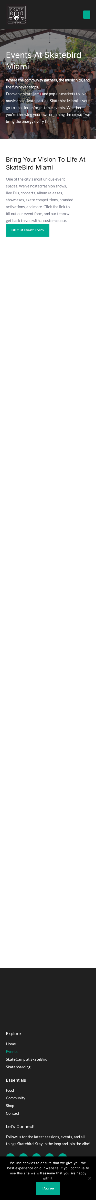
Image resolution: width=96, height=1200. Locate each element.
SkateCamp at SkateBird (26, 1059)
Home (11, 1044)
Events (12, 1051)
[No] (89, 1178)
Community (15, 1098)
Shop (10, 1105)
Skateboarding (18, 1067)
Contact (12, 1113)
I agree (48, 1188)
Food (10, 1090)
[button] (86, 14)
